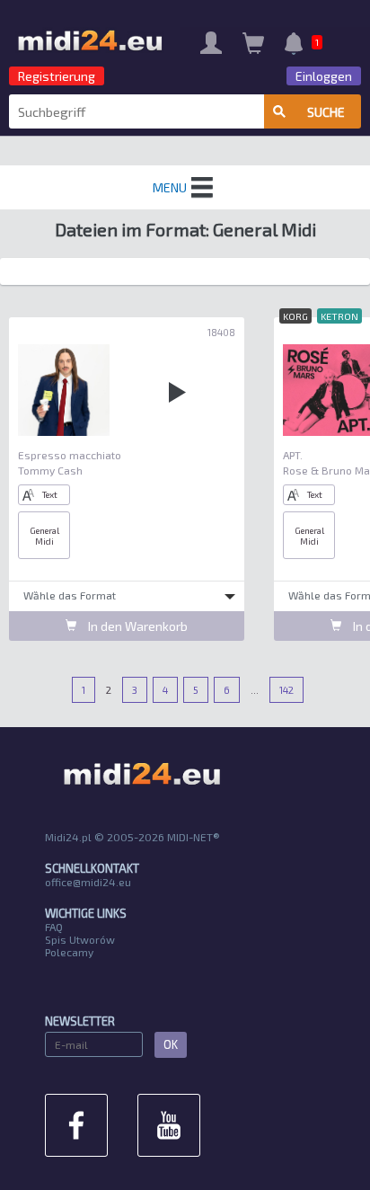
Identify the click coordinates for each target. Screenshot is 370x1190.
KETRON (339, 316)
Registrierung (56, 76)
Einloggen (323, 76)
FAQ (54, 926)
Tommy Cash (50, 470)
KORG (295, 316)
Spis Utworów (80, 939)
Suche (326, 112)
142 (286, 690)
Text (49, 494)
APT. (293, 454)
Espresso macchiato (69, 454)
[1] (294, 45)
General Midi (44, 535)
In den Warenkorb (136, 626)
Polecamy (69, 952)
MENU (170, 187)
